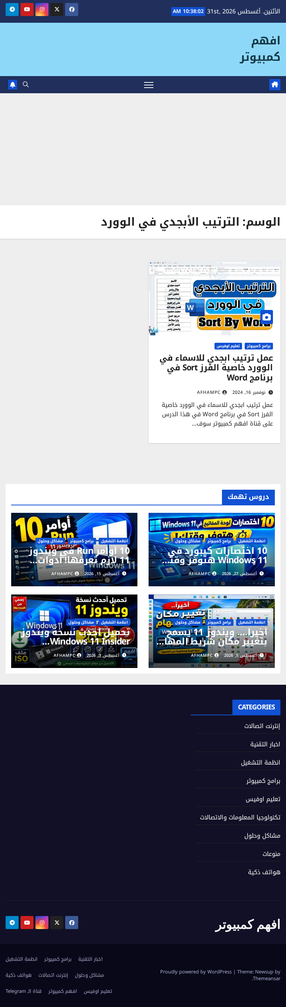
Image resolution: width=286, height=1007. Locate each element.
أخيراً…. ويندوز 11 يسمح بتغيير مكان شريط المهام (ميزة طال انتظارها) (212, 641)
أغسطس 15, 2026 (102, 574)
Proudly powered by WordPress (196, 971)
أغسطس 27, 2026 (239, 574)
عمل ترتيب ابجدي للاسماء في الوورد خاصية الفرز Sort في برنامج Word (216, 368)
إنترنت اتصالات (262, 726)
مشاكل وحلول (187, 541)
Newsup (264, 971)
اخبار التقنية (265, 744)
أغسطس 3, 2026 (103, 655)
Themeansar (266, 978)
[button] (26, 84)
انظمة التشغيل (251, 541)
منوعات (271, 854)
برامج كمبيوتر (259, 346)
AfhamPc (209, 392)
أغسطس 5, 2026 (240, 655)
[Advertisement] (143, 149)
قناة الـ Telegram (24, 991)
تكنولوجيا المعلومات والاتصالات (240, 817)
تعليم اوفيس (228, 346)
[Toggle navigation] (149, 85)
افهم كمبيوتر (260, 49)
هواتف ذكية (264, 872)
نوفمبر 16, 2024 (249, 392)
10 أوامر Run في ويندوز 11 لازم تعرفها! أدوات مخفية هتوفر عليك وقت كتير (79, 564)
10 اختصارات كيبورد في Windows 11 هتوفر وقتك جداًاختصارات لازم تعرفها (214, 560)
